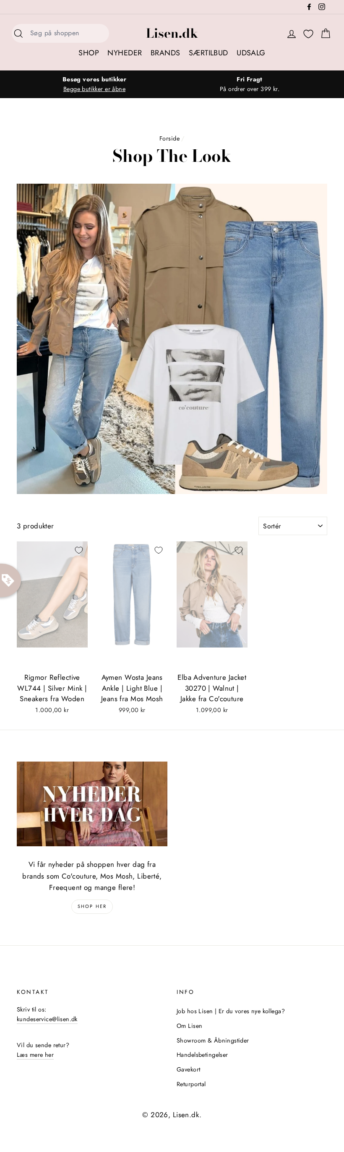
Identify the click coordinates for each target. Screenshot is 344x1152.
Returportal (191, 1084)
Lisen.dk (172, 33)
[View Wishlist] (308, 34)
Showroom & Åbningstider (213, 1040)
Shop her (92, 906)
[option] (94, 84)
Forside (169, 138)
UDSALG (251, 52)
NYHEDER (124, 52)
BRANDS (165, 52)
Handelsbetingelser (202, 1055)
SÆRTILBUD (208, 52)
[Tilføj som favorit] (79, 550)
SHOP (88, 52)
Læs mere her (35, 1055)
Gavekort (188, 1069)
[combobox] (67, 33)
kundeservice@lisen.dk (47, 1019)
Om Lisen (189, 1026)
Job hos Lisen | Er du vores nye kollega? (231, 1011)
